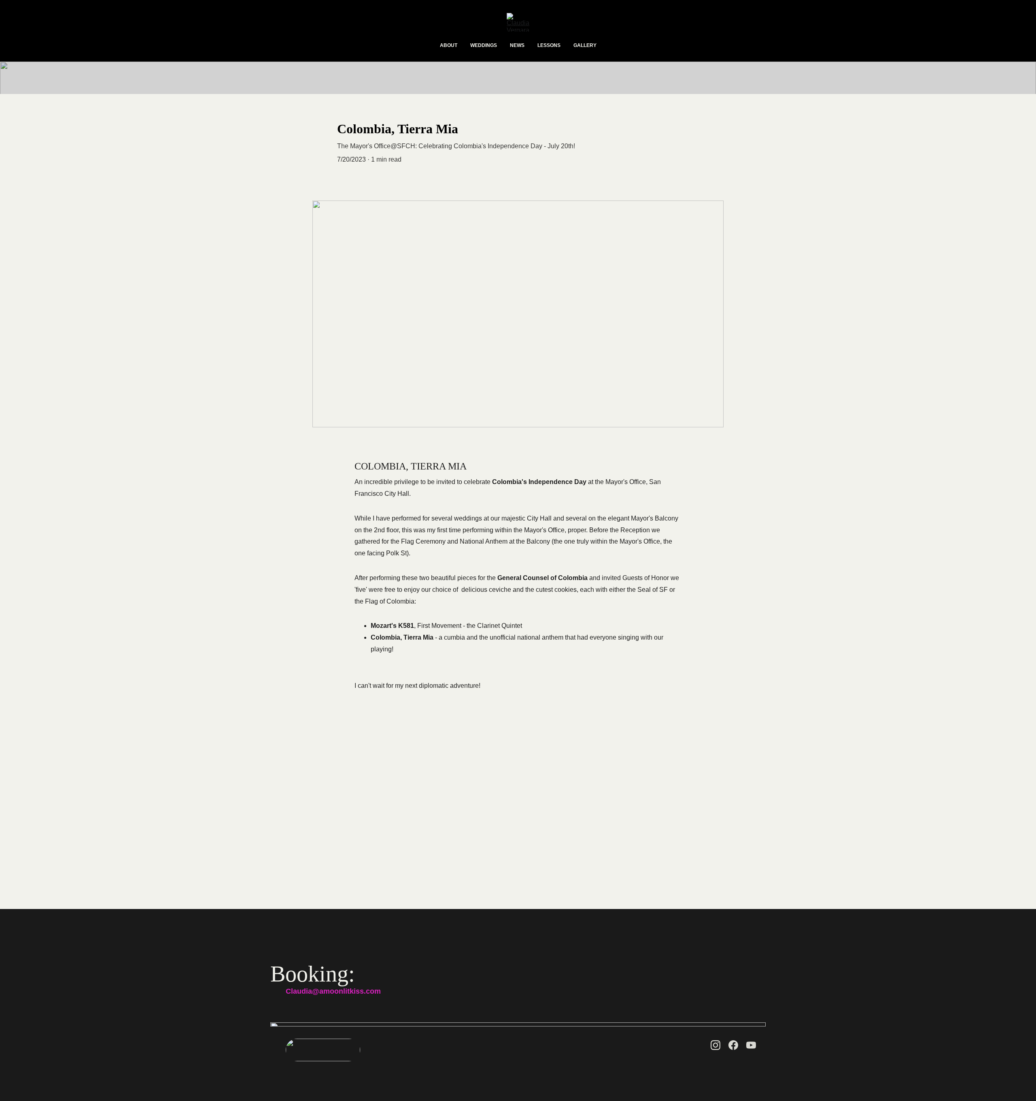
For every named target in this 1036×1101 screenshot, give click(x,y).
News (517, 45)
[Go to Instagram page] (715, 1045)
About (448, 45)
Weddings (483, 45)
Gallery (585, 45)
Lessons (548, 45)
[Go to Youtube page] (751, 1045)
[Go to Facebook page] (733, 1045)
